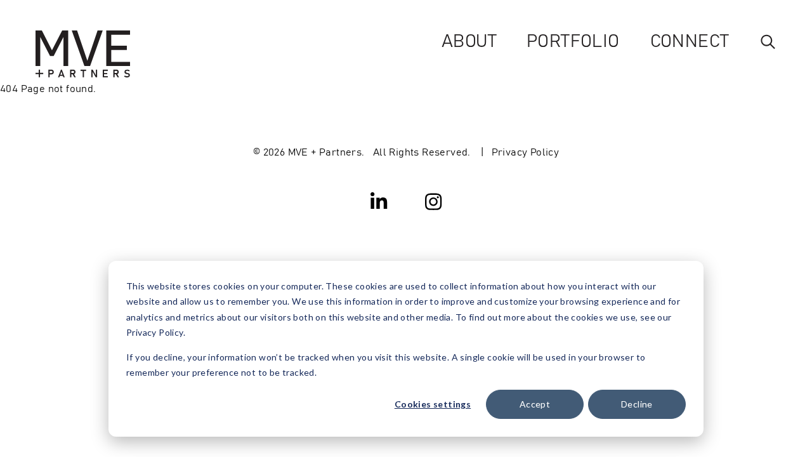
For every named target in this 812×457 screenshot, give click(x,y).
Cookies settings (433, 404)
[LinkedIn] (379, 201)
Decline (637, 404)
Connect (689, 40)
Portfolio (573, 40)
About (469, 40)
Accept (535, 404)
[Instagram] (433, 201)
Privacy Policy (526, 151)
